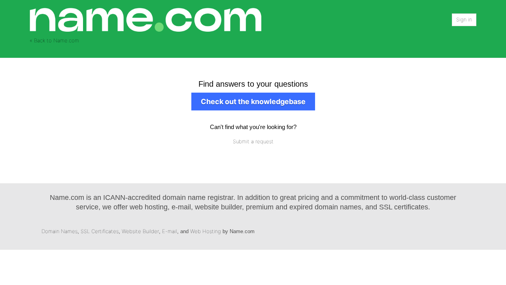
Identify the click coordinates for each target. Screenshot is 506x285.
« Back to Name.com (54, 40)
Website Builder (140, 231)
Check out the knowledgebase (253, 101)
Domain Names (59, 231)
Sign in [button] (464, 19)
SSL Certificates (100, 231)
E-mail (169, 231)
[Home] (145, 19)
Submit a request (253, 141)
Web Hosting (205, 231)
